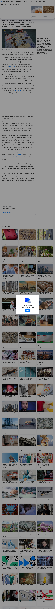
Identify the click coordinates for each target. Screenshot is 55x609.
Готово (27, 310)
